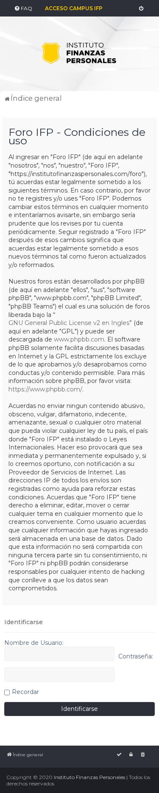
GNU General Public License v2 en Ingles (68, 323)
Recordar (25, 692)
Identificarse (23, 622)
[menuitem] (23, 8)
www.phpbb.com (79, 339)
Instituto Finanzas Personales (89, 777)
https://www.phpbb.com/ (45, 389)
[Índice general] (80, 54)
